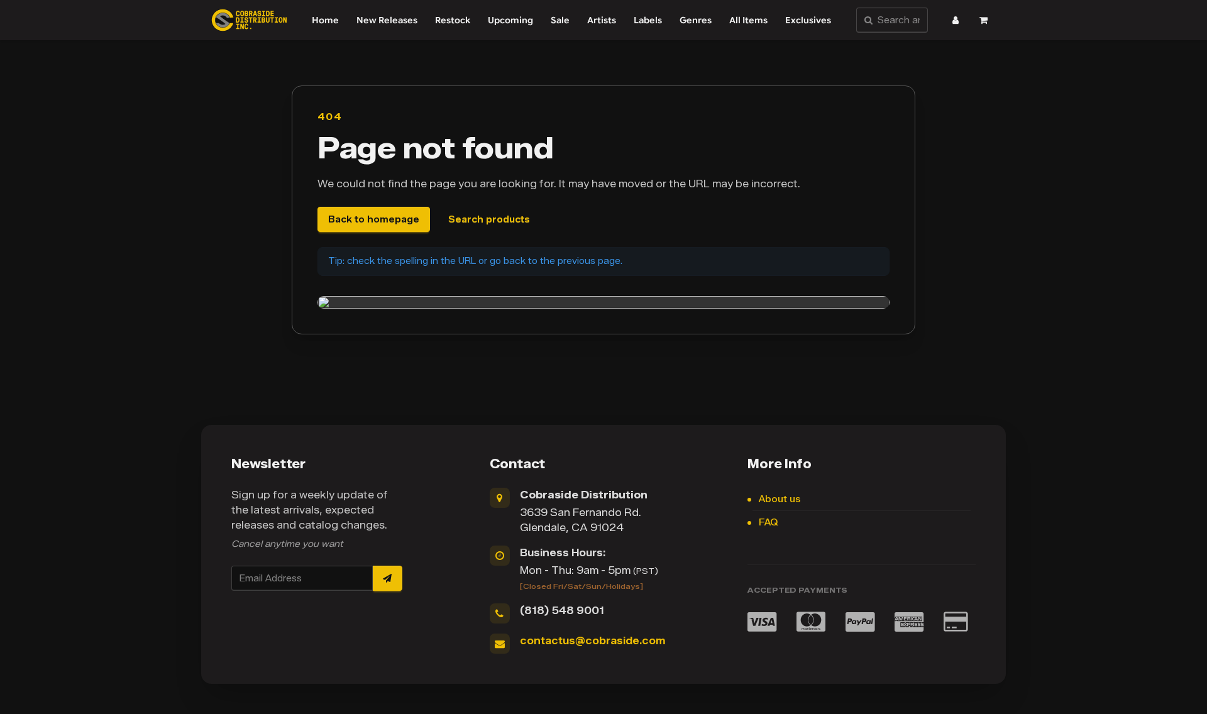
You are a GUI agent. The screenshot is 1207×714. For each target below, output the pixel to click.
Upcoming (510, 20)
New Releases (386, 20)
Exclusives (808, 20)
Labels (648, 20)
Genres (696, 20)
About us (779, 499)
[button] (955, 20)
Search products (489, 219)
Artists (601, 20)
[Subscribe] (387, 578)
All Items (748, 20)
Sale (560, 20)
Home (325, 20)
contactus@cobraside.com (592, 641)
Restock (452, 20)
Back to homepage (373, 219)
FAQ (768, 522)
